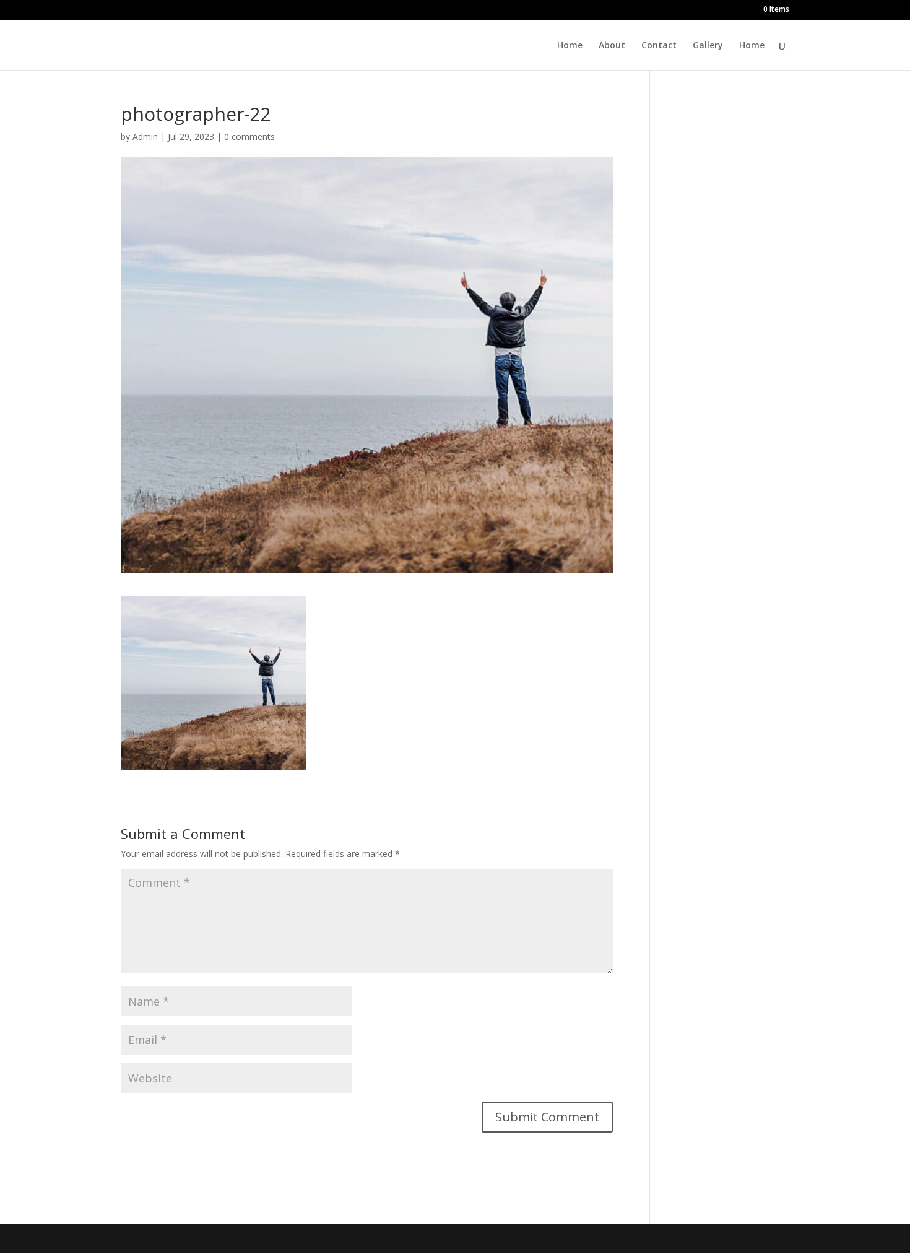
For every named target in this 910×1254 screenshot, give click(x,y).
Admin (145, 136)
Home (570, 46)
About (612, 46)
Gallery (708, 46)
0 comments (249, 136)
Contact (659, 46)
